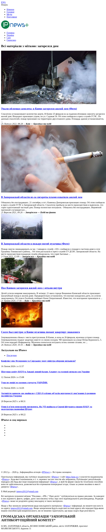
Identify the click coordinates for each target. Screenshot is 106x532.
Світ (9, 38)
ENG (3, 2)
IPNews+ (46, 472)
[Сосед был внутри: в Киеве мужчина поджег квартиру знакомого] (22, 327)
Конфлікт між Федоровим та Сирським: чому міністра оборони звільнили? (38, 361)
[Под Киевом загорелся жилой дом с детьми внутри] (22, 282)
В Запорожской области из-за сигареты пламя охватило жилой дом (41, 197)
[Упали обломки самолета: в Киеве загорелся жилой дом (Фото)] (48, 103)
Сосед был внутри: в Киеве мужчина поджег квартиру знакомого (40, 332)
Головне (10, 12)
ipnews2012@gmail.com (27, 491)
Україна (10, 35)
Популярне (12, 17)
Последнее (12, 355)
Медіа (9, 14)
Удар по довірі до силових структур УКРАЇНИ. (24, 382)
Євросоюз (11, 40)
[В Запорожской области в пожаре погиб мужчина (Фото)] (22, 238)
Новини (10, 9)
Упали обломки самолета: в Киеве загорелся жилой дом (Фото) (39, 108)
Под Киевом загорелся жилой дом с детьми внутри (31, 287)
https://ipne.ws (72, 477)
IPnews (55, 477)
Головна (10, 33)
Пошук (4, 5)
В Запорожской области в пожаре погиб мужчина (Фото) (35, 243)
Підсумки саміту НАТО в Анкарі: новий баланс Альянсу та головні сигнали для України (45, 372)
